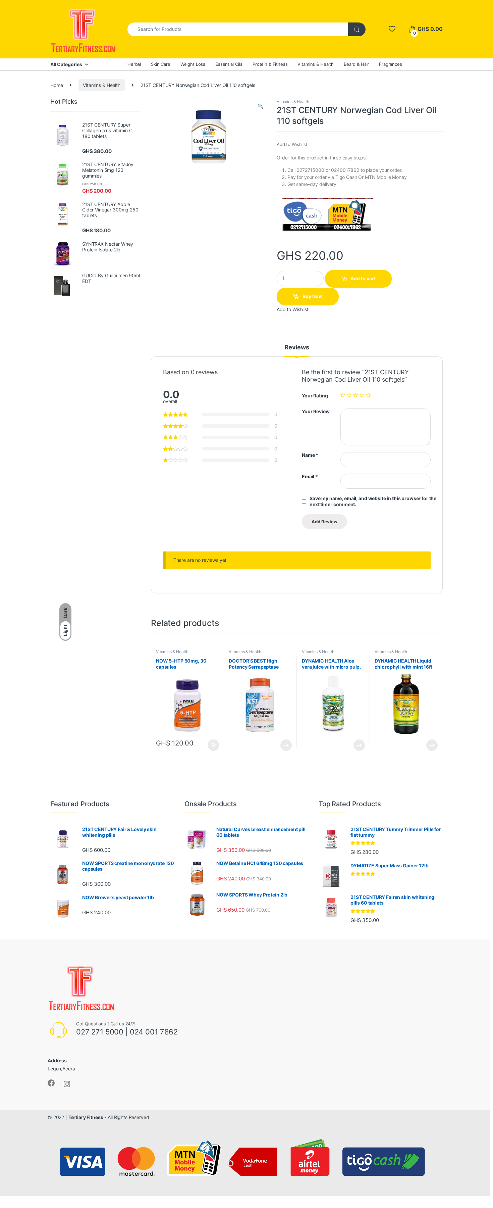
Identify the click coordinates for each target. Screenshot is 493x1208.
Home (56, 85)
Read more (286, 745)
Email (310, 476)
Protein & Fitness (270, 64)
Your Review (315, 411)
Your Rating (315, 395)
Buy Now (313, 296)
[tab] (296, 350)
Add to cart (363, 278)
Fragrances (390, 64)
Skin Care (160, 64)
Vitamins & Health (315, 64)
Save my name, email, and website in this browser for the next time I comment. (373, 501)
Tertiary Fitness (85, 1117)
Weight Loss (192, 64)
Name (310, 455)
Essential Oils (228, 64)
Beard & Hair (356, 64)
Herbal (134, 64)
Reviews (296, 347)
